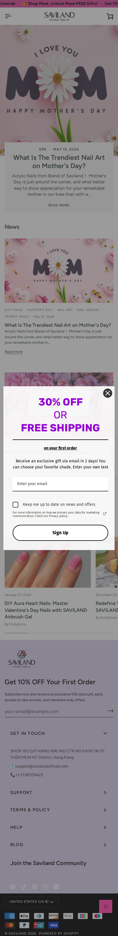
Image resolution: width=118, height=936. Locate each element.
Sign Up (60, 532)
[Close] (108, 393)
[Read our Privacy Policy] (104, 513)
